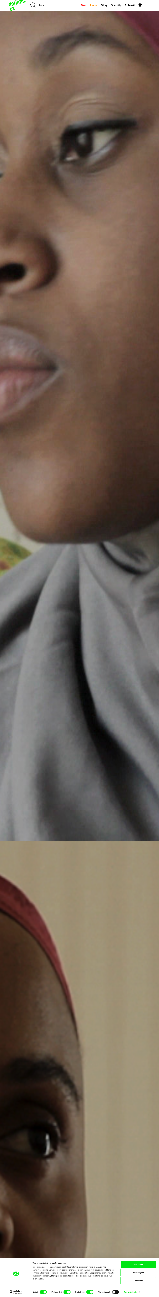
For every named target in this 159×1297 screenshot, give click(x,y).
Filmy (104, 5)
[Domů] (18, 5)
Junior (93, 5)
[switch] (67, 1292)
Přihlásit (130, 5)
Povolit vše (138, 1264)
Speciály (116, 5)
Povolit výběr (138, 1273)
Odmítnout (138, 1281)
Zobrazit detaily (130, 1292)
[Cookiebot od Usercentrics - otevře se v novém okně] (16, 1292)
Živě (83, 5)
